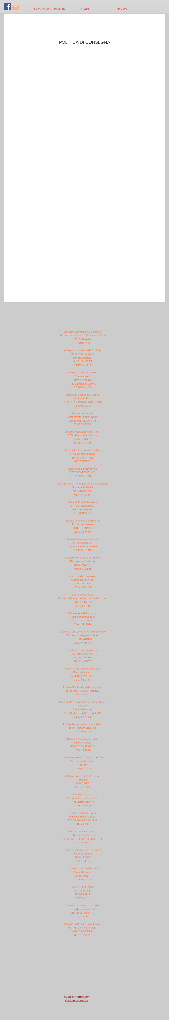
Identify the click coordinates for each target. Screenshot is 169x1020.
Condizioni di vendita (76, 1000)
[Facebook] (7, 6)
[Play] (15, 6)
